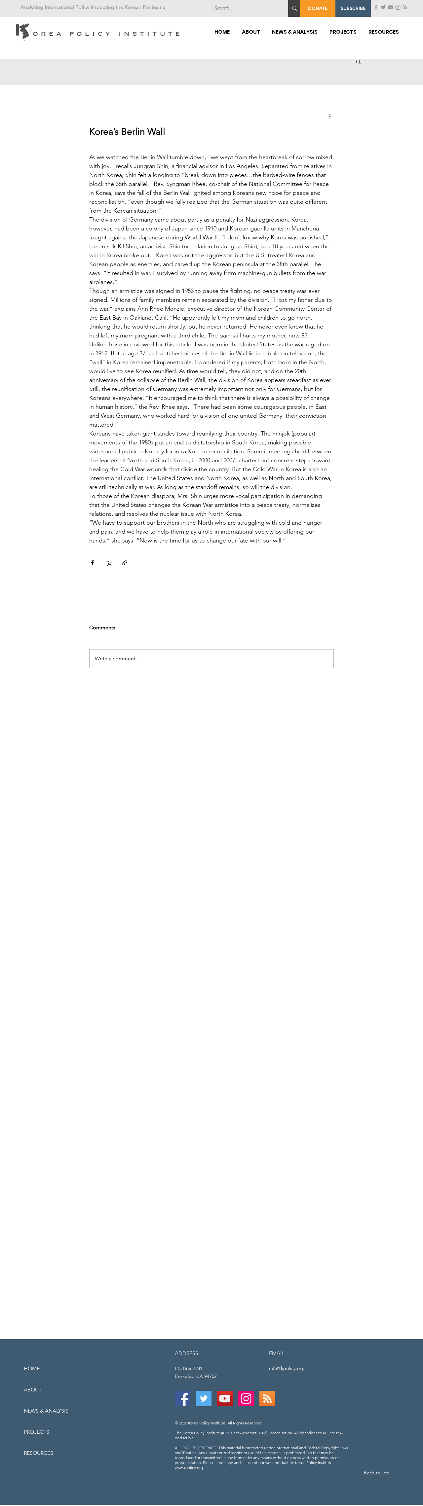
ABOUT (33, 1389)
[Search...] (294, 8)
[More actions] (330, 116)
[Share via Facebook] (92, 563)
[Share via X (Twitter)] (108, 563)
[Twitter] (383, 7)
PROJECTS (36, 1432)
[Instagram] (398, 7)
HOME (32, 1368)
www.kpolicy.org (189, 1467)
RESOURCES (38, 1453)
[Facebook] (376, 7)
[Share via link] (125, 563)
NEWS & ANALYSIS (46, 1411)
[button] (353, 8)
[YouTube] (390, 7)
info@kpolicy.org (286, 1368)
